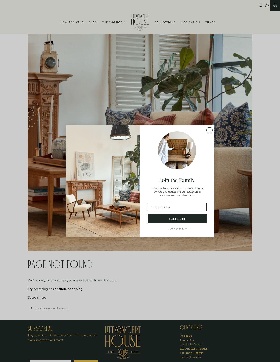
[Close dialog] (209, 130)
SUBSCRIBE (177, 219)
